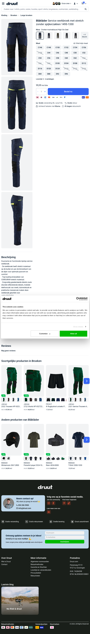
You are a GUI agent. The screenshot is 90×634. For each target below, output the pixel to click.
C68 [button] (48, 63)
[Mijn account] (75, 3)
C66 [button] (39, 63)
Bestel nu (68, 91)
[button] (16, 47)
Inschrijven (64, 542)
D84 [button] (39, 74)
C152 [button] (66, 47)
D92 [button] (57, 74)
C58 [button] (57, 58)
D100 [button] (58, 63)
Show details (78, 327)
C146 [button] (40, 47)
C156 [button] (84, 47)
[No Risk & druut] (20, 614)
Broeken (14, 15)
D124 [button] (58, 69)
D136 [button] (84, 69)
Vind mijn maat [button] (82, 43)
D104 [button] (66, 63)
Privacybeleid (36, 573)
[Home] (12, 3)
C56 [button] (48, 58)
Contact (4, 564)
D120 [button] (49, 69)
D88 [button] (48, 74)
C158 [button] (40, 53)
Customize (43, 334)
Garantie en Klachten (39, 567)
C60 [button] (66, 58)
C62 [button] (75, 58)
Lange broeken (26, 15)
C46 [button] (57, 53)
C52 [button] (83, 53)
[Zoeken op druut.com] (45, 9)
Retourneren (35, 576)
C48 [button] (66, 53)
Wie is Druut (6, 561)
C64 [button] (83, 58)
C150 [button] (58, 47)
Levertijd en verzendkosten (41, 570)
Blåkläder (41, 20)
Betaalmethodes (37, 564)
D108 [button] (75, 63)
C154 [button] (75, 47)
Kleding (4, 15)
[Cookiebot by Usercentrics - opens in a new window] (77, 298)
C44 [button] (48, 53)
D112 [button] (84, 63)
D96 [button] (66, 74)
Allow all (73, 334)
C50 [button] (75, 53)
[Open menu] (3, 3)
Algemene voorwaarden (40, 561)
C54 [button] (39, 58)
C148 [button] (49, 47)
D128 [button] (66, 69)
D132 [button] (75, 69)
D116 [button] (40, 69)
